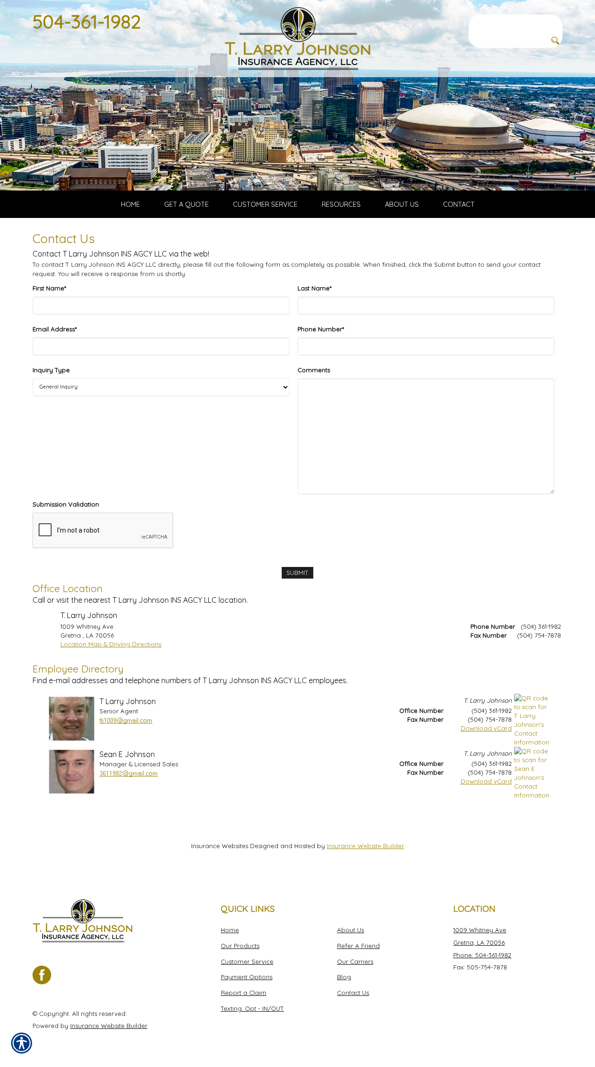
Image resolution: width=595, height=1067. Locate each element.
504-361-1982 (87, 21)
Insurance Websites (219, 846)
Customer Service (247, 961)
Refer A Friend (358, 945)
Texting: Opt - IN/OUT (252, 1008)
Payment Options (246, 977)
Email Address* (55, 329)
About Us (350, 930)
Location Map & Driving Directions (110, 644)
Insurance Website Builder (365, 846)
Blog (344, 977)
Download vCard (486, 728)
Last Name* (314, 288)
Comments (314, 370)
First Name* (49, 288)
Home (230, 930)
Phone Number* (321, 329)
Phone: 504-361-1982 (482, 955)
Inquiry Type (51, 370)
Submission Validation (66, 504)
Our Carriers (355, 961)
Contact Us (353, 992)
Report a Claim (243, 992)
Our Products (240, 945)
